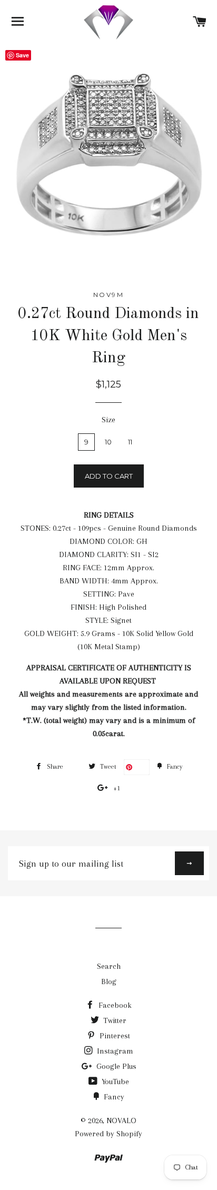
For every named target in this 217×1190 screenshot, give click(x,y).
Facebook (114, 1005)
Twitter (113, 1020)
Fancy (113, 1097)
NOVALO (121, 1120)
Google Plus (115, 1066)
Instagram (114, 1051)
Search (109, 966)
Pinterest (113, 1035)
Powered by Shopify (108, 1133)
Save (140, 767)
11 (130, 442)
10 (108, 442)
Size (108, 419)
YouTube (114, 1081)
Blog (108, 981)
